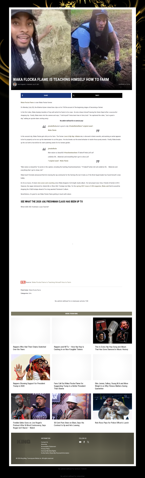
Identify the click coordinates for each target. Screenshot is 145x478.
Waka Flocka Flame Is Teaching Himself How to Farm (51, 282)
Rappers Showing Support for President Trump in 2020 (29, 384)
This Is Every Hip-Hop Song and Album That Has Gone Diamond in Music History (111, 348)
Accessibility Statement (48, 446)
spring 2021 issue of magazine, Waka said (92, 186)
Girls (30, 293)
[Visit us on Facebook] (85, 442)
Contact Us (44, 442)
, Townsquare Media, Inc (34, 458)
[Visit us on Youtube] (81, 442)
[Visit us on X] (89, 442)
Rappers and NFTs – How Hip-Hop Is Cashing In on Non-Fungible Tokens (69, 348)
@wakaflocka (52, 126)
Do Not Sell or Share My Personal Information (55, 453)
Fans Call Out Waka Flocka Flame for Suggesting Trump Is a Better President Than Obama (70, 386)
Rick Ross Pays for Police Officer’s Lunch (112, 423)
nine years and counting (46, 183)
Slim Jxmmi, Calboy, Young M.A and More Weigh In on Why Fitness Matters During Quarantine (111, 386)
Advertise (44, 444)
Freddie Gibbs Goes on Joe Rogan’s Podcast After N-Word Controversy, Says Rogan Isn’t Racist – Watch (29, 425)
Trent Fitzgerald (21, 84)
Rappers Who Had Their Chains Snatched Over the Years (29, 348)
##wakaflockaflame (75, 126)
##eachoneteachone (70, 153)
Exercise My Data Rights (48, 451)
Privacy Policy (45, 448)
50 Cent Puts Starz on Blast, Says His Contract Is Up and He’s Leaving (69, 424)
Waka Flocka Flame (27, 102)
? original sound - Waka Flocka (58, 161)
